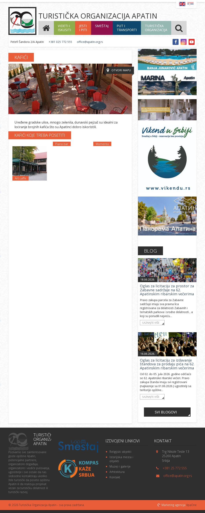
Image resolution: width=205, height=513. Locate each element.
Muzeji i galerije (120, 466)
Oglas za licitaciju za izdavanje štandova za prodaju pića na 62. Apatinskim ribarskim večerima (167, 364)
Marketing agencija (173, 505)
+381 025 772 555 (60, 42)
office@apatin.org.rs (90, 42)
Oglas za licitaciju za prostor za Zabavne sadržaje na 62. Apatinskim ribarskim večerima (167, 290)
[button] (64, 28)
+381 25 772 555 (175, 468)
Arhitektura (117, 472)
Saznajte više (150, 322)
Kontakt (115, 477)
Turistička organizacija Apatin (97, 16)
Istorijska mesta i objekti (121, 459)
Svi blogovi (166, 412)
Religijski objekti (120, 452)
